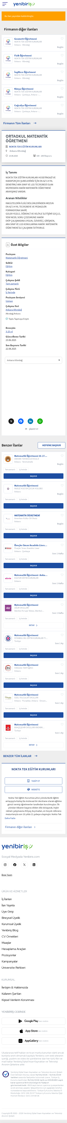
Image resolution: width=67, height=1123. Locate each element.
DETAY (32, 625)
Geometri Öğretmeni (25, 38)
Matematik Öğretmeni (17, 257)
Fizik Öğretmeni (23, 55)
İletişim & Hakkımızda (15, 987)
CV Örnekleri (10, 936)
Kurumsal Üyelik (11, 924)
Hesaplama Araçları (14, 949)
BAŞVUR (33, 476)
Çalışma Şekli (13, 280)
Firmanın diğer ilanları (18, 827)
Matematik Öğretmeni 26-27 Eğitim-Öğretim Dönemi (29, 455)
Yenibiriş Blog (10, 930)
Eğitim (9, 266)
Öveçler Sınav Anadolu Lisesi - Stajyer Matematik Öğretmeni (30, 545)
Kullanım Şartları (11, 993)
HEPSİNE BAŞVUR (51, 445)
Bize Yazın (7, 874)
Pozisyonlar (9, 955)
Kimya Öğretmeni (23, 88)
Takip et (35, 780)
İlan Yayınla (8, 905)
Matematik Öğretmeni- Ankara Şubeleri (30, 575)
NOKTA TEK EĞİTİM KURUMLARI (25, 146)
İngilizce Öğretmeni (25, 72)
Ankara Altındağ (18, 150)
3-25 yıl (9, 331)
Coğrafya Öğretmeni (25, 105)
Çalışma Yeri (12, 306)
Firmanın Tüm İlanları (16, 123)
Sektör (9, 262)
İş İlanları (7, 899)
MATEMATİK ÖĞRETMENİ (27, 515)
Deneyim (10, 327)
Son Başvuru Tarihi (16, 345)
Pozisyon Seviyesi (15, 297)
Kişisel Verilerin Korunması (18, 1000)
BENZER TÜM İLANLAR (17, 756)
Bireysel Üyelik (11, 918)
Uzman (9, 301)
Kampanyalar (10, 961)
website (35, 789)
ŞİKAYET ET (33, 429)
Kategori (10, 271)
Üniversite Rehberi (13, 967)
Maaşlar (6, 943)
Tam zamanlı (12, 283)
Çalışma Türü (13, 288)
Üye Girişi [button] (7, 911)
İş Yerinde (10, 292)
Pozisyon (10, 254)
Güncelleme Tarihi (15, 336)
